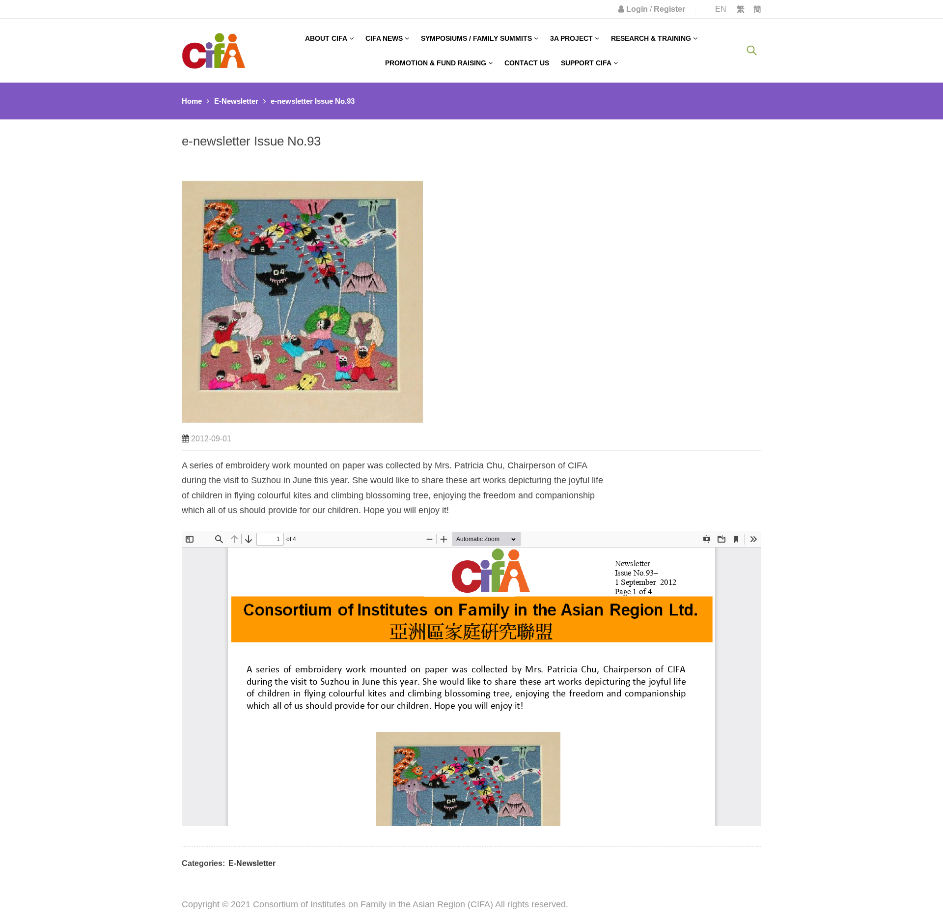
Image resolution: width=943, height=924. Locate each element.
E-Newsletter (236, 101)
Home (192, 101)
